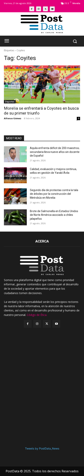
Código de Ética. (37, 315)
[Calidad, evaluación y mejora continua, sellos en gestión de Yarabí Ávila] (15, 175)
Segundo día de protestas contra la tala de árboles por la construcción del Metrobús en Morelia (54, 194)
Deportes (9, 101)
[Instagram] (38, 8)
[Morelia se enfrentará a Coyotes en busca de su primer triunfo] (42, 84)
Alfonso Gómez (12, 118)
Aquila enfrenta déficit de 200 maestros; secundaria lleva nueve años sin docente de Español (55, 151)
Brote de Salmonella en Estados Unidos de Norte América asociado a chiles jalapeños (54, 215)
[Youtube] (52, 8)
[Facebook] (31, 8)
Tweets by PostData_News (42, 448)
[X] (45, 8)
